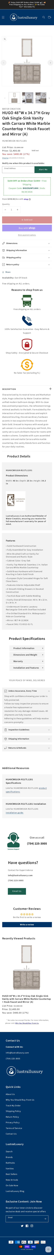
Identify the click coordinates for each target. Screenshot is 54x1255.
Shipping (5, 158)
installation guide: (15, 812)
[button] (44, 17)
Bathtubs (10, 1162)
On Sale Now (12, 1185)
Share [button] (8, 272)
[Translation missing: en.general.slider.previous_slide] (3, 63)
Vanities (10, 1168)
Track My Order (13, 1105)
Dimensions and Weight (25, 654)
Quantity (6, 204)
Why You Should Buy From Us (27, 1023)
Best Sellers (11, 1174)
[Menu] (3, 17)
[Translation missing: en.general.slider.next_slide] (50, 63)
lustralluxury (29, 1249)
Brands (9, 1157)
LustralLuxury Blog (15, 1191)
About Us (10, 1094)
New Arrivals (12, 1179)
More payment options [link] (27, 235)
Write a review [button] (27, 924)
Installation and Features (26, 667)
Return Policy (12, 1117)
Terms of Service (14, 1128)
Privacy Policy (13, 1122)
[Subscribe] (45, 1219)
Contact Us (11, 1133)
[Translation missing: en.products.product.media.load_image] (14, 98)
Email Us (16, 891)
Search (9, 1151)
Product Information (23, 648)
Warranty (18, 661)
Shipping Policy (13, 1111)
